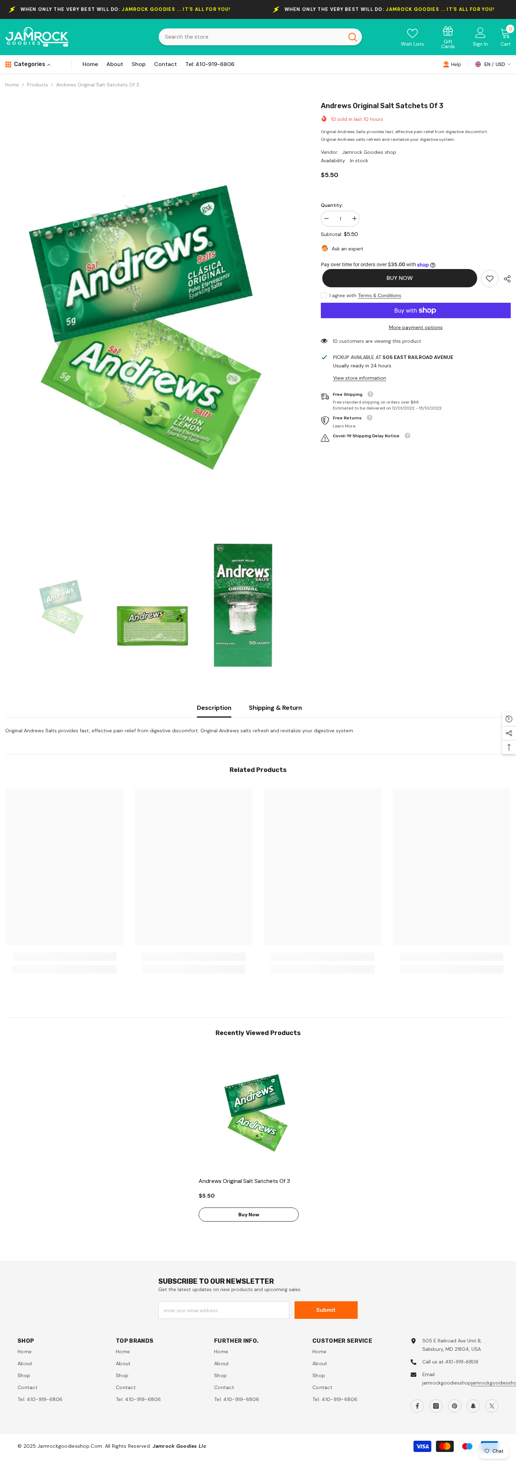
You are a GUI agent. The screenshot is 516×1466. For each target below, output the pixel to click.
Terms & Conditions (379, 295)
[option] (152, 318)
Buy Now (398, 278)
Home (12, 84)
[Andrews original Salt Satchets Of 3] (258, 1110)
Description (214, 707)
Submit (326, 1310)
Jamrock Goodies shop (369, 152)
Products (37, 84)
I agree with (343, 295)
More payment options (416, 327)
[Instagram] (436, 1406)
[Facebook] (417, 1406)
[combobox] (251, 36)
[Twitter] (491, 1406)
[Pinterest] (454, 1406)
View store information (359, 378)
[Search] (260, 36)
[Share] (504, 278)
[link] (448, 37)
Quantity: (332, 205)
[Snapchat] (473, 1406)
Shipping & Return (275, 707)
